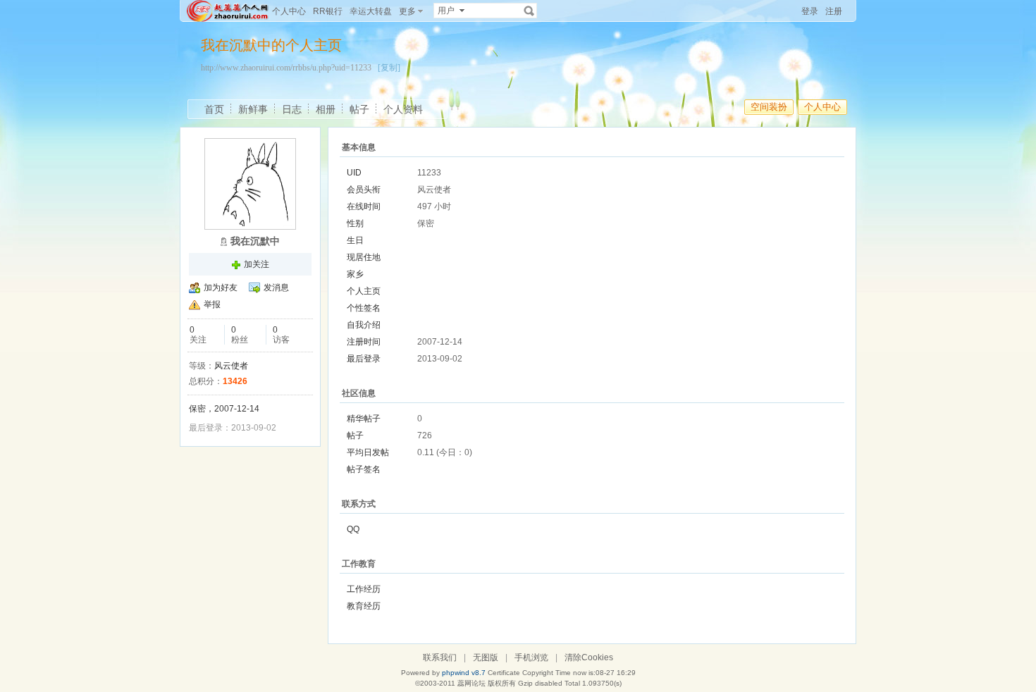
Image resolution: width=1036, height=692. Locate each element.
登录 (809, 11)
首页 (214, 109)
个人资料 (403, 109)
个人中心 (289, 11)
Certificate (504, 672)
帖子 (359, 109)
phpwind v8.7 (464, 672)
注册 (833, 11)
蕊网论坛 (471, 683)
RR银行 (328, 11)
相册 (325, 109)
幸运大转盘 (371, 11)
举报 (212, 304)
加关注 (256, 264)
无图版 (485, 657)
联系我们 (440, 657)
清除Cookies (589, 657)
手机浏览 (531, 657)
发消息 (276, 287)
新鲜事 (253, 109)
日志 (292, 109)
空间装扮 (769, 106)
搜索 (529, 10)
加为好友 (221, 287)
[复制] (389, 68)
